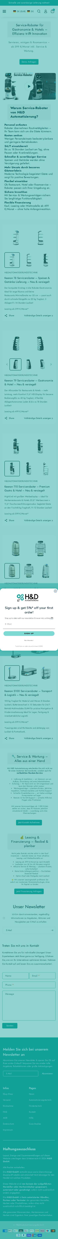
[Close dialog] (55, 591)
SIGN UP (29, 633)
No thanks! (29, 640)
